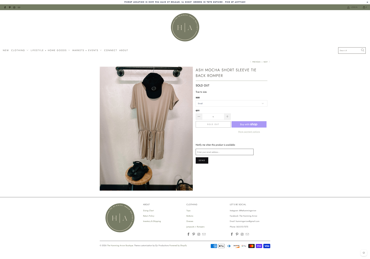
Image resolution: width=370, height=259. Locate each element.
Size (198, 97)
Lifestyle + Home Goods (49, 50)
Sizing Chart (148, 210)
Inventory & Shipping (152, 221)
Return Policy (148, 215)
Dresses (189, 221)
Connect (110, 50)
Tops (188, 210)
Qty (198, 110)
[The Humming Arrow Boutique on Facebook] (5, 7)
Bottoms (189, 215)
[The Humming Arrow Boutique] (185, 28)
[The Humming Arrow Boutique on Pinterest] (9, 7)
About (123, 50)
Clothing (18, 50)
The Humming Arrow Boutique (120, 245)
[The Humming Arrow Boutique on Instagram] (14, 7)
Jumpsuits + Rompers (195, 226)
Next (265, 62)
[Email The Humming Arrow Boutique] (19, 7)
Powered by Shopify (178, 245)
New (6, 50)
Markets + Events (86, 50)
